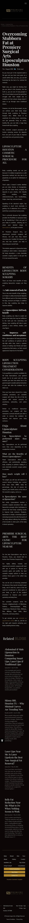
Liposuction (7, 667)
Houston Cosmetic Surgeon (14, 879)
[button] (2, 740)
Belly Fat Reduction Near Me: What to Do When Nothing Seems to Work (12, 805)
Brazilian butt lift (8, 713)
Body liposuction (8, 815)
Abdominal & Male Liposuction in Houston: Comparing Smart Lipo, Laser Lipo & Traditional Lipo (14, 657)
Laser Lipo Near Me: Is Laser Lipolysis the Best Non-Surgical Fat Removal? (13, 757)
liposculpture (6, 227)
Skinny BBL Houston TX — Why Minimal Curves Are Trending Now (14, 705)
